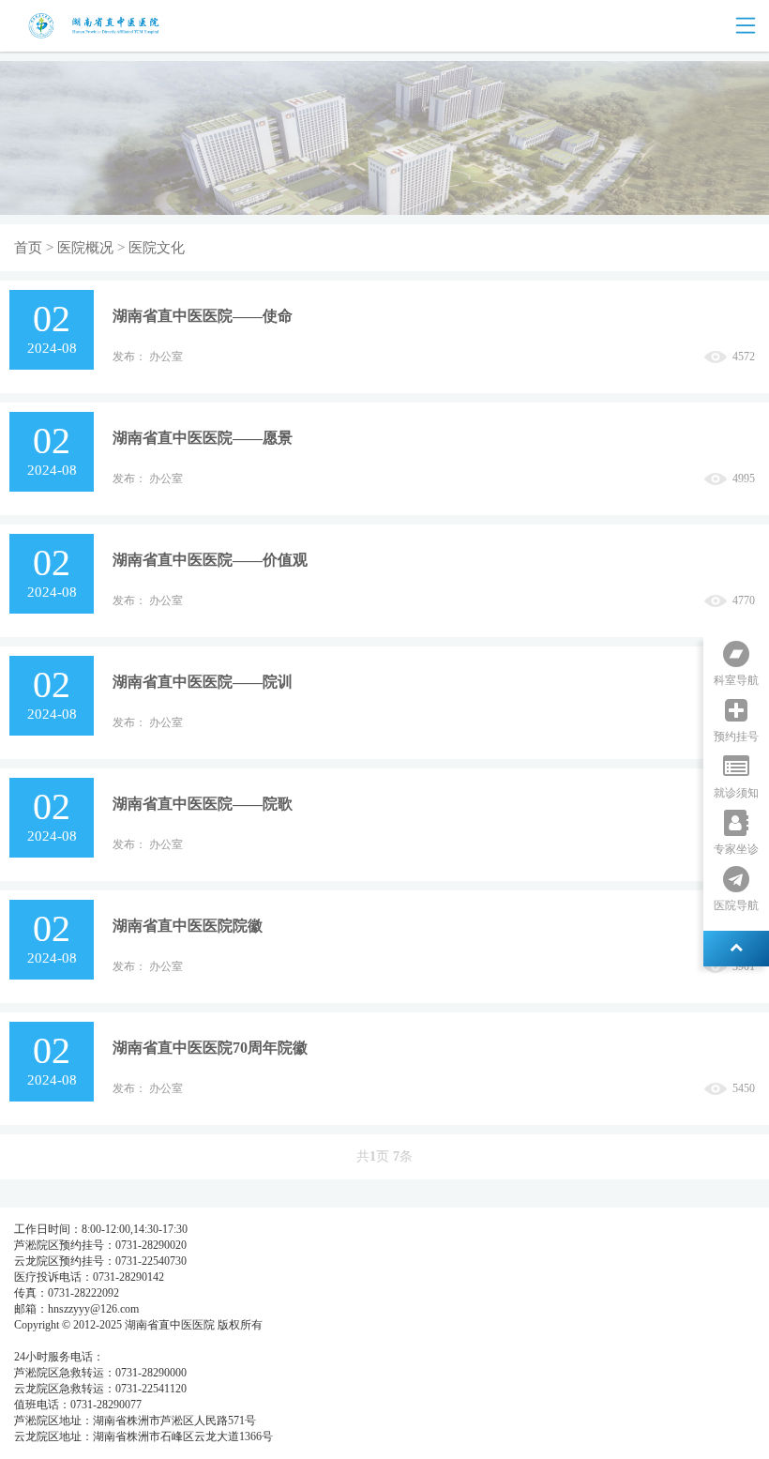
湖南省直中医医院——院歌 (203, 804)
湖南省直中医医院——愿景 (203, 438)
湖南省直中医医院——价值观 (210, 560)
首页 (28, 247)
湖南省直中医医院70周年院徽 (210, 1048)
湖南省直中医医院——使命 (203, 316)
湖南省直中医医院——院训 (203, 682)
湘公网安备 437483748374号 (185, 1340)
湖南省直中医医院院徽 (188, 926)
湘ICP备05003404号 (62, 1340)
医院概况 (85, 247)
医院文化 (156, 247)
